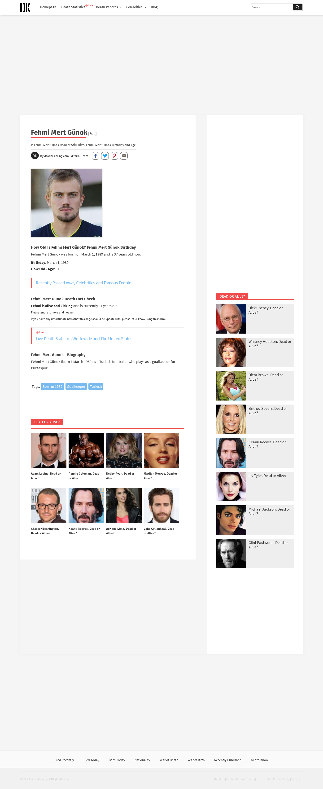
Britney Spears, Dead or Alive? (268, 410)
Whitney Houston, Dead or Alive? (270, 343)
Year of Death (169, 760)
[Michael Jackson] (231, 520)
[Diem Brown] (231, 386)
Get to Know (259, 760)
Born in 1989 (52, 386)
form (161, 319)
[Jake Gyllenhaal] (161, 506)
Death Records (107, 7)
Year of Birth (196, 760)
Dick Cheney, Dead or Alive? (266, 310)
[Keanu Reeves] (86, 506)
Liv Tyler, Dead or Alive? (267, 475)
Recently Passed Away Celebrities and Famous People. (84, 283)
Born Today (117, 760)
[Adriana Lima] (124, 506)
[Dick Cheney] (231, 319)
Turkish (96, 386)
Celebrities (134, 7)
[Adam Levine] (48, 451)
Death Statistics (73, 7)
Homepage (48, 7)
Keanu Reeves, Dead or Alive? (267, 444)
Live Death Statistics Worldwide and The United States (84, 336)
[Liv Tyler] (231, 487)
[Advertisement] (161, 63)
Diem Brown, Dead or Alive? (266, 377)
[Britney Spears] (231, 420)
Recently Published (227, 760)
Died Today (91, 760)
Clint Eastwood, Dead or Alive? (268, 545)
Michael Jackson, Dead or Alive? (269, 511)
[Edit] (92, 133)
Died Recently (64, 760)
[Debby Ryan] (124, 451)
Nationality (142, 760)
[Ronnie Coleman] (86, 451)
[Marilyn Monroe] (161, 451)
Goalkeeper (76, 386)
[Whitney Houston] (231, 353)
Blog (154, 7)
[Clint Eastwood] (231, 554)
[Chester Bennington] (48, 506)
